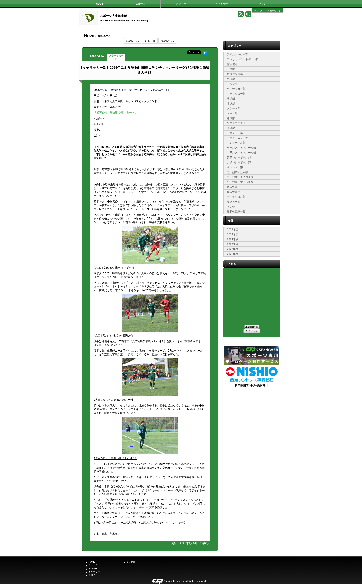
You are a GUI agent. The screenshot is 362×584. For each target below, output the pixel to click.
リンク (259, 11)
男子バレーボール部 (239, 157)
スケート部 (233, 108)
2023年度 (232, 244)
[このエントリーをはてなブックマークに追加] (205, 52)
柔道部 (231, 98)
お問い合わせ (275, 11)
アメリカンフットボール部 (243, 59)
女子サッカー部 (236, 93)
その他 (231, 206)
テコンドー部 (235, 132)
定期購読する (251, 326)
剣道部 (231, 78)
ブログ (262, 3)
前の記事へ (132, 41)
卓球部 (231, 128)
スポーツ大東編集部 (113, 15)
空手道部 (232, 64)
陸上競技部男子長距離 (240, 177)
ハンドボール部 (236, 142)
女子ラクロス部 (236, 196)
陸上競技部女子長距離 (240, 182)
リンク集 (130, 562)
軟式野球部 (233, 186)
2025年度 (232, 234)
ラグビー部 (233, 201)
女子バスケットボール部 (241, 152)
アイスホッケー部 (237, 54)
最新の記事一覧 (236, 211)
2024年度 (232, 239)
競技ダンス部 (235, 74)
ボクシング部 (235, 167)
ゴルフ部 (232, 83)
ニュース (140, 3)
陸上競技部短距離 (237, 172)
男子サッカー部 (236, 88)
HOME (99, 3)
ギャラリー (222, 3)
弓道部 (231, 69)
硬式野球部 (233, 191)
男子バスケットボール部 (241, 147)
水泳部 (231, 103)
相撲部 (231, 118)
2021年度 (232, 253)
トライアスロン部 (237, 137)
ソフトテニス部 (236, 123)
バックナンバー (252, 331)
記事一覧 (150, 41)
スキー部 (232, 113)
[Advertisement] (251, 416)
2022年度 (232, 249)
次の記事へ (167, 41)
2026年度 (232, 229)
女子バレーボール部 (239, 162)
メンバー (181, 3)
